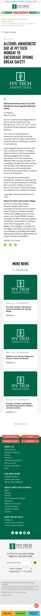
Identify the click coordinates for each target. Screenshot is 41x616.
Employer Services (11, 476)
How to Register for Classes (14, 498)
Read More (9, 316)
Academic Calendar (11, 509)
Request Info (20, 613)
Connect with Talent (12, 479)
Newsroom (24, 19)
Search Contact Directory (13, 522)
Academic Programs (12, 452)
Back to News (10, 32)
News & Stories (7, 22)
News (6, 468)
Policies (23, 592)
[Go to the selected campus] (35, 562)
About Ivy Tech (12, 19)
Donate (30, 437)
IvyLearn (7, 493)
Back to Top (19, 424)
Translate (28, 571)
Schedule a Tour (10, 437)
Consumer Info (6, 595)
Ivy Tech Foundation (12, 466)
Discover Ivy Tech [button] (20, 13)
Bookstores (8, 501)
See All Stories (22, 270)
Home (4, 19)
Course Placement (11, 506)
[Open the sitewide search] (35, 1)
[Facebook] (5, 244)
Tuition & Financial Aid (13, 460)
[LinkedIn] (15, 244)
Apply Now (7, 613)
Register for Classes (33, 613)
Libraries (7, 512)
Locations (8, 458)
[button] (29, 1)
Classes (7, 455)
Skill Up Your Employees (13, 482)
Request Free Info (10, 441)
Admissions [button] (7, 13)
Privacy (17, 592)
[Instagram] (10, 244)
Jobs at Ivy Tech (10, 463)
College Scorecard (7, 592)
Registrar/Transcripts (12, 503)
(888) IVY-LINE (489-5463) (20, 556)
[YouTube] (24, 532)
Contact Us (8, 520)
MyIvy (6, 490)
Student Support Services (14, 525)
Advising (7, 495)
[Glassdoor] (28, 532)
